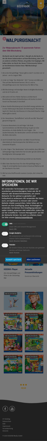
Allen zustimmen (33, 260)
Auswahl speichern (13, 260)
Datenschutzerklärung (23, 217)
